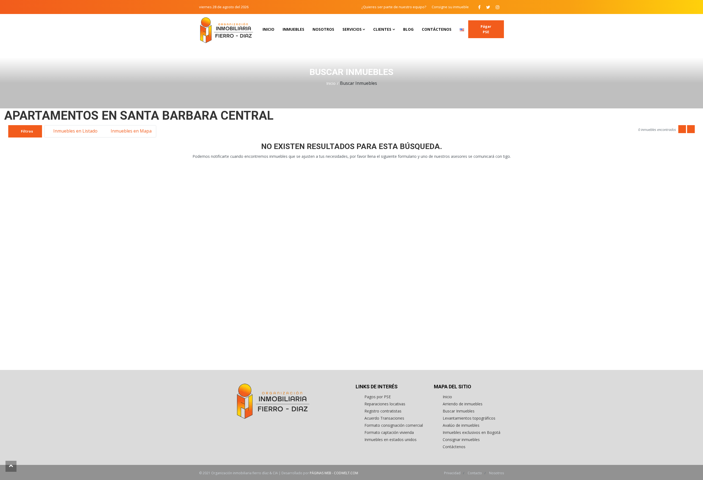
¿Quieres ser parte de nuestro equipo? (393, 6)
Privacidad (452, 473)
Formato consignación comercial (393, 425)
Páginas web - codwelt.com (334, 473)
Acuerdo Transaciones (384, 418)
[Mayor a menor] (691, 129)
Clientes (382, 29)
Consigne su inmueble (450, 6)
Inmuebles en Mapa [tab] (131, 131)
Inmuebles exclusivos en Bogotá (471, 432)
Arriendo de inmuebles (462, 403)
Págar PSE (486, 29)
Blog (408, 29)
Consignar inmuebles (461, 439)
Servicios (352, 29)
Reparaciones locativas (384, 403)
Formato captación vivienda (389, 432)
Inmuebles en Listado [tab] (74, 131)
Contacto (475, 473)
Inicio (268, 29)
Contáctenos (436, 29)
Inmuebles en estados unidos (390, 439)
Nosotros (323, 29)
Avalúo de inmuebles (461, 425)
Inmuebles (293, 29)
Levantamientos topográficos (469, 418)
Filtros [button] (26, 131)
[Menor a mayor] (682, 129)
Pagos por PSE (377, 396)
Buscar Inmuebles (459, 411)
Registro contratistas (382, 411)
